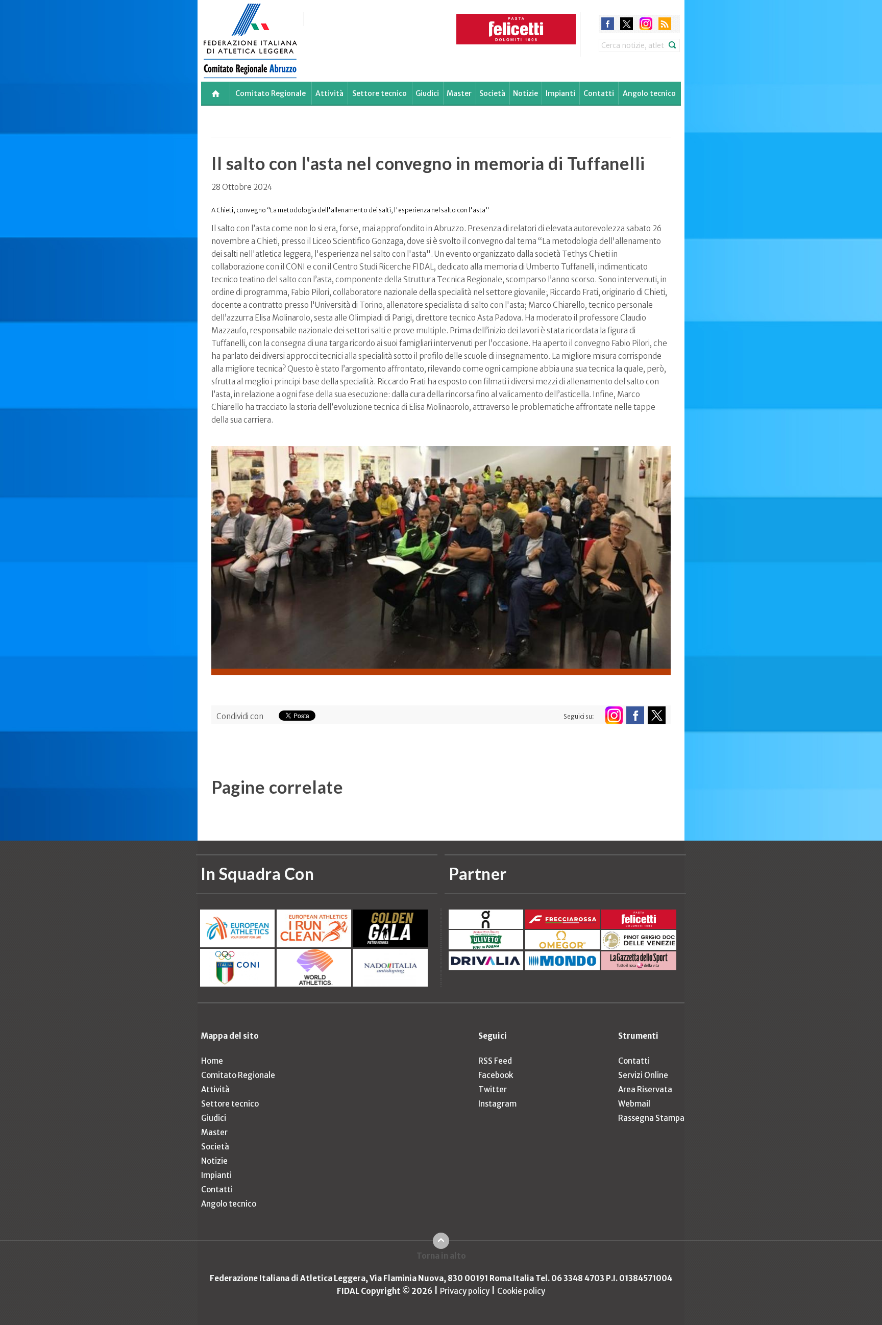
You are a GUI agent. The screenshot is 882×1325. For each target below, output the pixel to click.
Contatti (598, 93)
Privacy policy (464, 1291)
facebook (607, 23)
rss (664, 23)
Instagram (497, 1104)
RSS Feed (495, 1061)
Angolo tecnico (649, 93)
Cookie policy (521, 1291)
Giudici (427, 93)
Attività (329, 93)
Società (492, 93)
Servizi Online (643, 1075)
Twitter (492, 1089)
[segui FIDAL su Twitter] (657, 715)
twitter (626, 23)
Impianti (560, 93)
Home (212, 1061)
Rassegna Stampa (651, 1118)
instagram (646, 23)
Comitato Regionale (270, 93)
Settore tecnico (379, 93)
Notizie (525, 93)
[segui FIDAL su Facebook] (635, 715)
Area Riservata (645, 1089)
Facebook (495, 1075)
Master (459, 93)
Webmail (634, 1104)
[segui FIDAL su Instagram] (614, 715)
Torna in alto (441, 1256)
